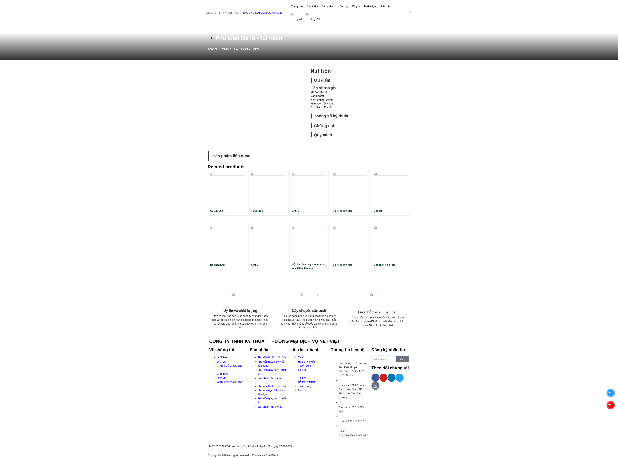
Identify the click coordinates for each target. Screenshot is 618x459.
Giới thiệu (312, 6)
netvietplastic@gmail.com (353, 435)
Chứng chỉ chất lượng (229, 365)
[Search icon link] (410, 13)
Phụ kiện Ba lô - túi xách (248, 38)
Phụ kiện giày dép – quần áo (272, 372)
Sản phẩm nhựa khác (270, 378)
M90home (255, 455)
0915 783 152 (356, 421)
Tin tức (302, 357)
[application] (334, 6)
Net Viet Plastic (270, 455)
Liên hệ (385, 6)
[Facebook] (375, 378)
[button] (400, 116)
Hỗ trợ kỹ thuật (306, 361)
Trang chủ (297, 6)
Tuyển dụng (370, 6)
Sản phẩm (327, 6)
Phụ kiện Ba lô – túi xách (272, 357)
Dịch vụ (344, 6)
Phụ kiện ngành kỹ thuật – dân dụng (272, 363)
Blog (355, 6)
